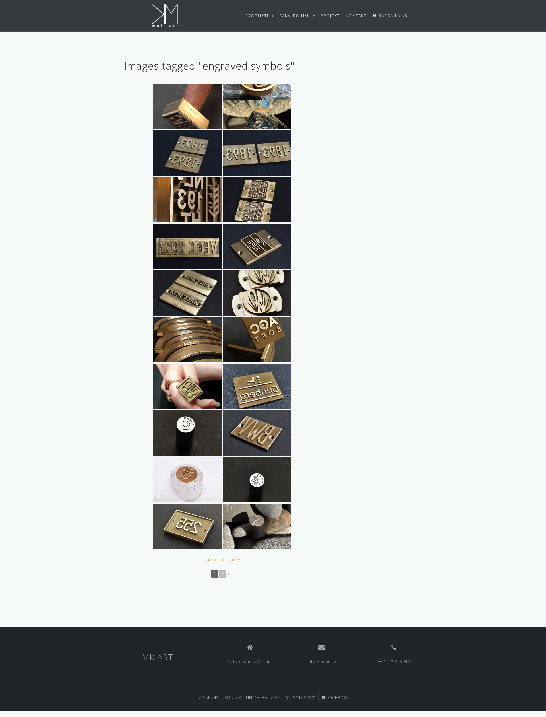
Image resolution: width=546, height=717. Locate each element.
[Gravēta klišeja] (257, 386)
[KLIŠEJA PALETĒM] (187, 293)
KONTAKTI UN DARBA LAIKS (377, 15)
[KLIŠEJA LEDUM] (257, 106)
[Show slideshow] (221, 560)
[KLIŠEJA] (187, 246)
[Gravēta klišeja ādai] (187, 106)
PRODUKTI (256, 15)
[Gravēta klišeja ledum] (257, 339)
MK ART (157, 657)
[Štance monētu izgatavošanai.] (187, 433)
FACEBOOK (338, 697)
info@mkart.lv (321, 661)
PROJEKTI (331, 15)
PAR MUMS (208, 697)
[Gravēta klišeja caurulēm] (187, 339)
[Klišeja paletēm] (257, 433)
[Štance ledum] (187, 479)
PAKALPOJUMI (294, 15)
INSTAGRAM (303, 697)
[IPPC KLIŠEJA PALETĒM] (187, 153)
